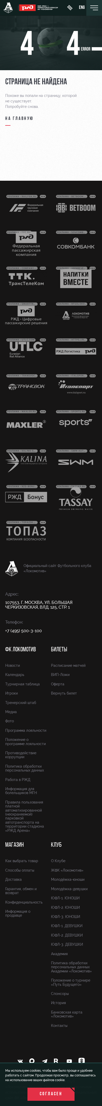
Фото (9, 721)
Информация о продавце (17, 913)
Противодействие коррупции (20, 755)
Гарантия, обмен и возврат (21, 891)
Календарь (14, 675)
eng (82, 7)
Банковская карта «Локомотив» (66, 1014)
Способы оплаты (19, 870)
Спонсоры (60, 994)
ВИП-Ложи (60, 675)
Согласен (51, 1094)
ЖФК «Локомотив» (67, 870)
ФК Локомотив (20, 650)
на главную (19, 119)
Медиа (11, 712)
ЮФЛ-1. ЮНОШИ (65, 898)
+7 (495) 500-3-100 (23, 630)
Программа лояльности (25, 730)
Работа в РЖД (17, 780)
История (58, 1003)
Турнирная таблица (22, 684)
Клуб (56, 845)
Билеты (59, 650)
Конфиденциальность (24, 902)
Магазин (14, 845)
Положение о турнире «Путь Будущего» (70, 982)
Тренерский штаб (20, 703)
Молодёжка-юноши (67, 879)
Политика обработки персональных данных (24, 768)
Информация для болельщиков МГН (21, 791)
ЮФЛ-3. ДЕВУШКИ (67, 944)
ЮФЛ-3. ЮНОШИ (65, 917)
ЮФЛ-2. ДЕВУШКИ (67, 935)
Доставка (13, 879)
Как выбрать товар (21, 861)
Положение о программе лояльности (25, 742)
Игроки (11, 693)
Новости (12, 665)
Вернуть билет (64, 693)
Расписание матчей (68, 665)
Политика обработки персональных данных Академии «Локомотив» (71, 967)
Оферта (57, 684)
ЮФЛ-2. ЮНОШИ (65, 907)
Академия (59, 954)
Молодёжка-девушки (69, 889)
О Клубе (58, 861)
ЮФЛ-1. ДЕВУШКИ (66, 926)
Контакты (59, 1026)
